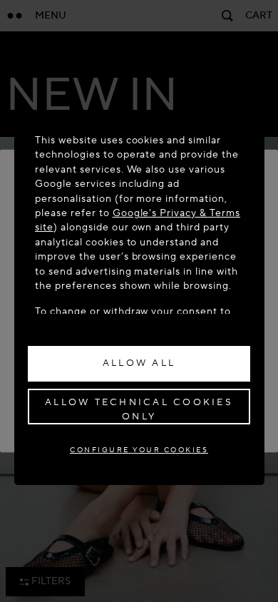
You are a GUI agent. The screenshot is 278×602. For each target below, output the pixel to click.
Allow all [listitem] (139, 363)
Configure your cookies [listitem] (139, 449)
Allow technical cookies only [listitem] (139, 409)
